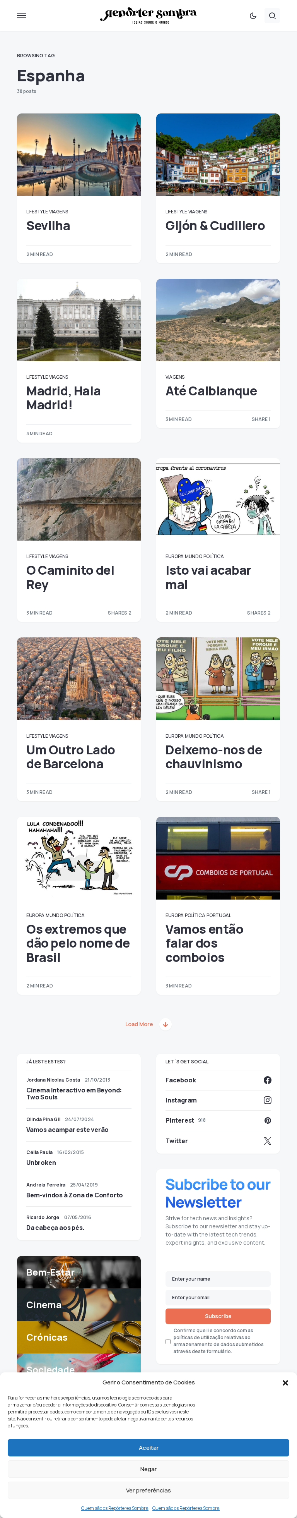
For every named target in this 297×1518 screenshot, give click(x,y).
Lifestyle (37, 211)
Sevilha (48, 225)
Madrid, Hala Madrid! (63, 397)
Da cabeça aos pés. (55, 1227)
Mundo (193, 556)
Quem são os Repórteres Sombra (114, 1508)
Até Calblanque (211, 390)
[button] (285, 1382)
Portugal (219, 915)
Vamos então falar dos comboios (205, 943)
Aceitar (149, 1448)
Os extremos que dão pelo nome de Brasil (78, 943)
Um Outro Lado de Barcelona (70, 756)
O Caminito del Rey (70, 577)
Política (213, 556)
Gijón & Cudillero (215, 225)
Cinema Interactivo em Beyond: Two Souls (74, 1093)
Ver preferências (148, 1490)
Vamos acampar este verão (67, 1129)
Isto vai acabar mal (208, 577)
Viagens (58, 211)
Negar (148, 1469)
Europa (174, 556)
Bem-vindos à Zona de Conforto (74, 1195)
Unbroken (41, 1162)
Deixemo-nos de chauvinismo (214, 756)
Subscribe (218, 1316)
